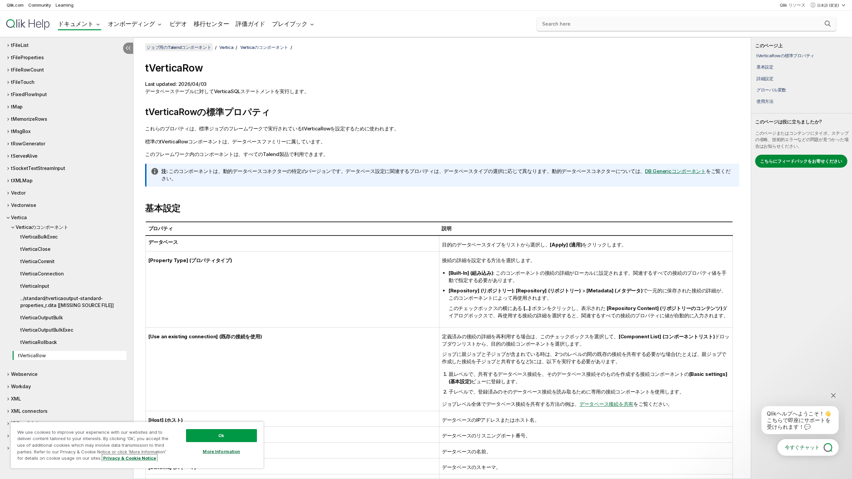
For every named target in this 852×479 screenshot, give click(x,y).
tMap (17, 106)
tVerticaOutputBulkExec (46, 330)
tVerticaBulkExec (39, 237)
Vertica (19, 217)
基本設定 (764, 67)
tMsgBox (20, 131)
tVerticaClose (35, 249)
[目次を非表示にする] (128, 48)
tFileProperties (27, 57)
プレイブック (290, 23)
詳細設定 (764, 78)
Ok (221, 435)
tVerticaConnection (42, 273)
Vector (18, 193)
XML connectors (29, 411)
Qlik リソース (792, 5)
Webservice (24, 374)
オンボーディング (131, 23)
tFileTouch (23, 82)
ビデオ (178, 23)
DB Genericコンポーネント (675, 171)
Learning (64, 5)
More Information (221, 451)
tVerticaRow (32, 355)
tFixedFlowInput (29, 94)
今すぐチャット (802, 447)
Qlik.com (15, 5)
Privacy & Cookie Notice (129, 458)
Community (39, 5)
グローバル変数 (771, 89)
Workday (21, 386)
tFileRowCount (27, 70)
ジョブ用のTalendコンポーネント (178, 47)
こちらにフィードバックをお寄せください (801, 161)
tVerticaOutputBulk (41, 317)
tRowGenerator (28, 143)
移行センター (211, 23)
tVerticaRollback (38, 342)
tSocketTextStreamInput (38, 168)
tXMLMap (21, 180)
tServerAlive (24, 156)
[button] (828, 23)
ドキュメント (76, 23)
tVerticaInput (34, 286)
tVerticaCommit (37, 261)
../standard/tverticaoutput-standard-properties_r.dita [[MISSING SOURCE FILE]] (67, 301)
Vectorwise (23, 205)
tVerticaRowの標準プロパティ (785, 55)
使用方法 (764, 101)
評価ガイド (250, 23)
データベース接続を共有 (606, 404)
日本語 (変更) (828, 5)
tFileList (20, 45)
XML (16, 398)
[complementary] (801, 258)
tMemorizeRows (29, 119)
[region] (137, 444)
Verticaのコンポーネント (42, 227)
